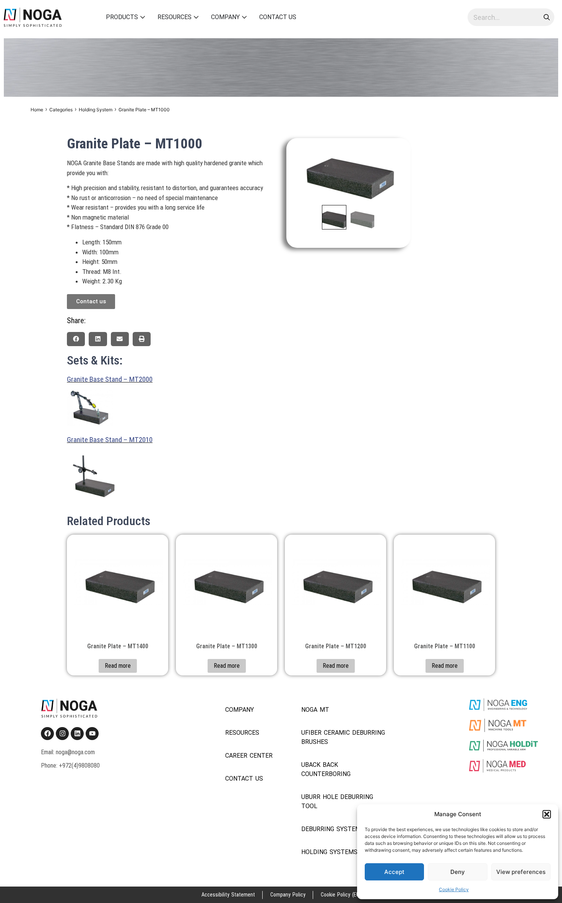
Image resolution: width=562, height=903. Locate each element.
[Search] (545, 17)
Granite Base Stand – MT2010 (110, 439)
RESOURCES (242, 732)
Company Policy (287, 895)
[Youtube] (92, 733)
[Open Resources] (196, 17)
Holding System (95, 109)
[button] (547, 814)
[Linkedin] (77, 733)
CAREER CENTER (249, 755)
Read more (118, 665)
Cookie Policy (454, 889)
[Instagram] (62, 733)
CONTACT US (244, 778)
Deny (457, 871)
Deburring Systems (332, 829)
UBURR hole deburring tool (337, 801)
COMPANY (239, 709)
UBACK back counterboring (326, 769)
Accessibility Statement (228, 895)
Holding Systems (329, 852)
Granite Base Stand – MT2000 (110, 379)
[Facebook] (47, 733)
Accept (394, 871)
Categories (61, 109)
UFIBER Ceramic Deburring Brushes (343, 737)
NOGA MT (315, 709)
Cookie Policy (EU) (341, 895)
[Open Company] (244, 17)
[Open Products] (142, 17)
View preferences (521, 871)
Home (37, 109)
